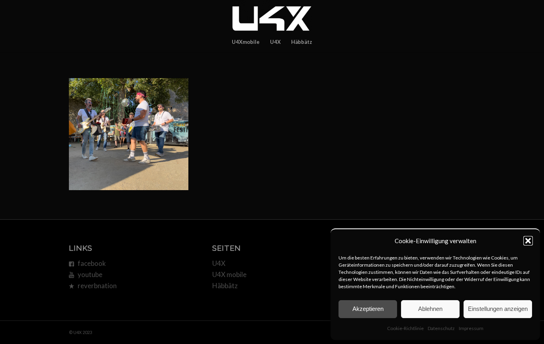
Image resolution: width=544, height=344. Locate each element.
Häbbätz (225, 285)
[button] (528, 241)
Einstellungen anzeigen (498, 308)
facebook (92, 263)
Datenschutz (441, 328)
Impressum (471, 328)
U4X (218, 263)
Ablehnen (430, 308)
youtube (90, 274)
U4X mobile (229, 274)
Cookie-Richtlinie (405, 328)
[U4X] (271, 16)
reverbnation (97, 285)
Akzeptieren (368, 308)
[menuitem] (246, 42)
